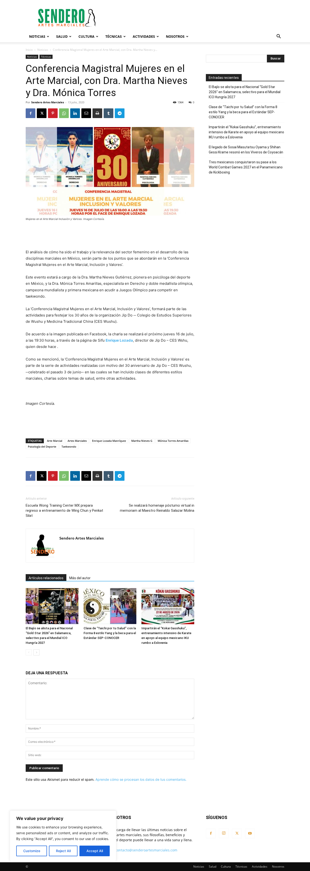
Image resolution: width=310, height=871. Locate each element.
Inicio (29, 50)
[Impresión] (97, 113)
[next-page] (36, 652)
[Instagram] (224, 833)
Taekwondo (69, 446)
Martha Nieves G (141, 441)
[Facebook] (30, 113)
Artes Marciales (77, 441)
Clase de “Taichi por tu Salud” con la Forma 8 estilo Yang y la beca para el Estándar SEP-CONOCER (110, 633)
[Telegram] (119, 113)
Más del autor (80, 578)
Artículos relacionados (46, 578)
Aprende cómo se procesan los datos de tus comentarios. (140, 779)
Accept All (94, 851)
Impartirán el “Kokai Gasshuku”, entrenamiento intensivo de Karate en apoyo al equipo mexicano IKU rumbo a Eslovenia (246, 132)
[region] (63, 836)
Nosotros (175, 36)
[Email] (86, 113)
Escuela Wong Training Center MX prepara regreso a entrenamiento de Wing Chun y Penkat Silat (64, 510)
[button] (278, 37)
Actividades (144, 36)
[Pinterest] (53, 113)
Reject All (63, 851)
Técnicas (113, 36)
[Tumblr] (108, 113)
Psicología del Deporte (42, 446)
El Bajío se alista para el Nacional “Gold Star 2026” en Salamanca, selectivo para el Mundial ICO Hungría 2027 (244, 92)
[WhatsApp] (64, 113)
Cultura (86, 36)
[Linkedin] (75, 113)
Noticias (37, 36)
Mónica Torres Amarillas (173, 441)
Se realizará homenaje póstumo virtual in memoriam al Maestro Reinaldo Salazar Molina (157, 508)
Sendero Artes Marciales (47, 102)
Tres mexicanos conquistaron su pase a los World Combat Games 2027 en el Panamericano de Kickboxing (246, 167)
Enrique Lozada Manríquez (109, 441)
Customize (31, 851)
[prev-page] (29, 652)
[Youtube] (250, 833)
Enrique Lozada (119, 340)
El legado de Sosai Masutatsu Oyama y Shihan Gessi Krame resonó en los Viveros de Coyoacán (246, 149)
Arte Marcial (54, 441)
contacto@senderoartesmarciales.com (146, 850)
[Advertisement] (196, 18)
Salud (62, 36)
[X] (41, 113)
